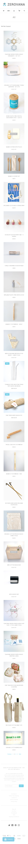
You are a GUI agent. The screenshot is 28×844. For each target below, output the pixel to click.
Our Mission (14, 794)
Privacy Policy (14, 801)
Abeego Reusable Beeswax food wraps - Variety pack (14, 354)
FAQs (14, 815)
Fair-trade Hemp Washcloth (14, 415)
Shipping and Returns (14, 816)
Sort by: (3, 26)
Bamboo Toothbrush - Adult (14, 324)
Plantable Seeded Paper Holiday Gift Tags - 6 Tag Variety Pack (14, 624)
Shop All (14, 809)
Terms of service (14, 799)
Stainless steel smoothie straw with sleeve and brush (14, 385)
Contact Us (14, 797)
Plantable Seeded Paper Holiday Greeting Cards (14, 655)
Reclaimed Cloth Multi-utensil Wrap (14, 205)
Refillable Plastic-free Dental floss (14, 295)
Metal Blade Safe (14, 594)
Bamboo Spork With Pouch (14, 147)
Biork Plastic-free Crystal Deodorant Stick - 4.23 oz (14, 116)
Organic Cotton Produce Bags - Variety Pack (14, 534)
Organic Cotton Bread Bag (14, 747)
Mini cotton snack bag (14, 565)
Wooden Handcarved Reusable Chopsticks (14, 504)
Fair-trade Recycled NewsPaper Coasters (14, 686)
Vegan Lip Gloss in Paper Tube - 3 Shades (14, 235)
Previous (9, 754)
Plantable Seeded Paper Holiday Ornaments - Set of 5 (14, 55)
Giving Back (14, 813)
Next (20, 754)
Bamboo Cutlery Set (14, 176)
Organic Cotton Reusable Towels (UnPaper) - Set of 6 (14, 86)
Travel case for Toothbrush (14, 444)
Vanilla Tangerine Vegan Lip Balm (14, 265)
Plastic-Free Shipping (14, 796)
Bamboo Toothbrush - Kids (14, 474)
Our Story (14, 811)
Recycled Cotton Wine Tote (14, 725)
